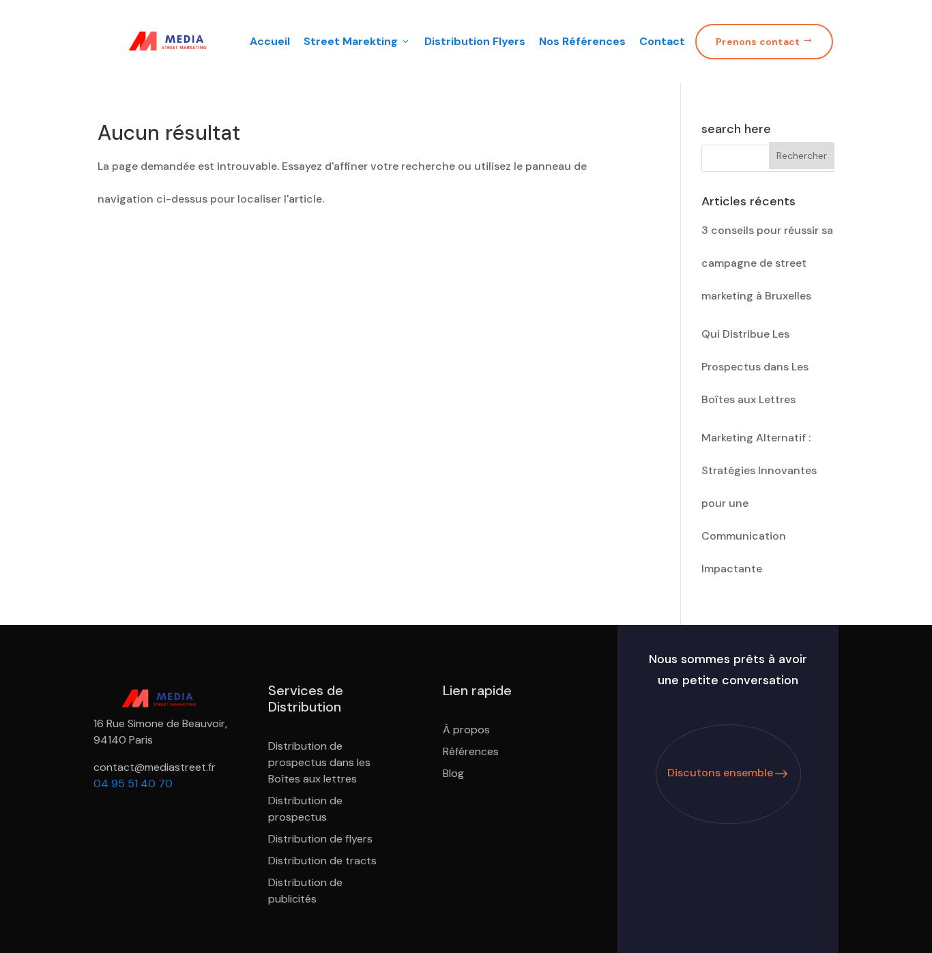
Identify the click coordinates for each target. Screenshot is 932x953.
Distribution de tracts (322, 860)
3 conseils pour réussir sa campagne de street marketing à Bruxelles (767, 263)
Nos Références (582, 41)
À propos (466, 729)
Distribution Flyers (474, 41)
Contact (662, 41)
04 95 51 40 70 (133, 783)
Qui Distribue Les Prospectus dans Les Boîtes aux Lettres (755, 367)
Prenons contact (764, 41)
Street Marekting (357, 41)
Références (471, 751)
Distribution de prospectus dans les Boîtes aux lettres (319, 762)
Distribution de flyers (320, 839)
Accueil (270, 41)
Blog (453, 773)
